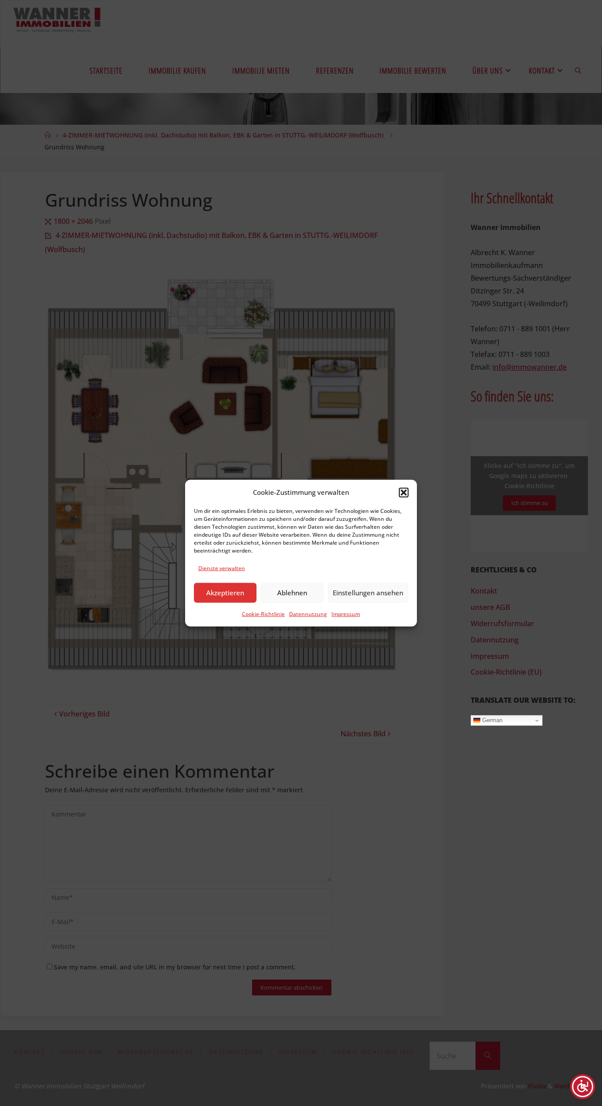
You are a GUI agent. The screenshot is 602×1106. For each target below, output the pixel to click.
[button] (403, 492)
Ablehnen (292, 592)
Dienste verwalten (221, 568)
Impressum (345, 614)
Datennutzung (308, 614)
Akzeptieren (225, 592)
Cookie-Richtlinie (263, 614)
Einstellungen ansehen (368, 592)
